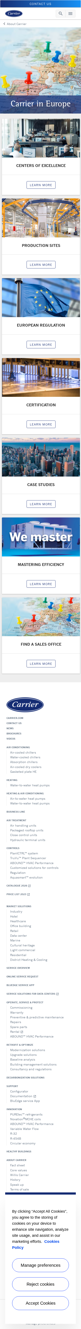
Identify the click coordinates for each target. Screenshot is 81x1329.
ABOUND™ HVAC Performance (32, 863)
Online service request (22, 976)
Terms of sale (19, 1189)
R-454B (15, 1138)
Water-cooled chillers (25, 757)
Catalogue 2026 (18, 885)
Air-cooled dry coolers (25, 767)
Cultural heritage (22, 945)
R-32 (13, 1133)
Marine (15, 940)
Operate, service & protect (24, 1002)
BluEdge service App (20, 985)
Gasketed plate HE (23, 771)
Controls (12, 848)
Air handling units (23, 825)
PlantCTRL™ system (24, 853)
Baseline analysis (22, 1059)
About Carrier (16, 1160)
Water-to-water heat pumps (30, 785)
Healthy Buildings (18, 1151)
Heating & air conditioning (25, 793)
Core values (18, 1170)
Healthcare (18, 921)
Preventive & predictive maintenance (37, 1017)
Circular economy (22, 1143)
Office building (20, 926)
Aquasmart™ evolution (26, 877)
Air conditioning (18, 747)
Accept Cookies (41, 1303)
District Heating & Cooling (28, 959)
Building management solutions (33, 1064)
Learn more (41, 185)
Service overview (18, 967)
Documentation (23, 1096)
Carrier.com (14, 718)
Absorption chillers (24, 762)
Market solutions (18, 906)
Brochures (13, 733)
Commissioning (21, 1007)
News (10, 728)
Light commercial (22, 950)
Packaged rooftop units (26, 830)
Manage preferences (40, 1265)
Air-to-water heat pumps (27, 798)
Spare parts (18, 1027)
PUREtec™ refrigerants (26, 1114)
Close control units (23, 835)
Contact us (14, 723)
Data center (18, 935)
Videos (10, 738)
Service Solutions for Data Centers (32, 994)
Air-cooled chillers (23, 752)
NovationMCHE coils (25, 1119)
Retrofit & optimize (19, 1044)
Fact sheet (17, 1165)
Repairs (15, 1022)
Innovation (14, 1109)
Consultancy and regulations (31, 1069)
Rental (16, 1031)
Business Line (15, 811)
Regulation (18, 872)
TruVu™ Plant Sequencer (28, 858)
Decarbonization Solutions (25, 1077)
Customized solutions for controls (34, 867)
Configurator (19, 1091)
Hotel (14, 916)
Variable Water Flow (24, 1129)
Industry (16, 911)
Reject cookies (40, 1284)
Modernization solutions (27, 1050)
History (15, 1179)
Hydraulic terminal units (27, 840)
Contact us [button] (41, 4)
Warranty (16, 1012)
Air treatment (16, 820)
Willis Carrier (19, 1175)
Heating (11, 780)
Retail (14, 931)
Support (12, 1086)
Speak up (17, 1184)
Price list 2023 (18, 894)
